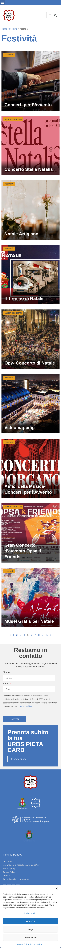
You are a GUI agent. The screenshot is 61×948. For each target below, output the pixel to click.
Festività (13, 29)
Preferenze (31, 937)
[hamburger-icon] (49, 15)
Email (6, 683)
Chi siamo (7, 861)
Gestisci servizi (30, 913)
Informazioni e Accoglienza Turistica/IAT (21, 865)
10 (47, 634)
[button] (56, 888)
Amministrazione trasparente (16, 879)
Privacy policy (36, 944)
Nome (6, 672)
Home (4, 29)
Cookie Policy (23, 944)
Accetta (30, 921)
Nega (30, 929)
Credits (6, 875)
